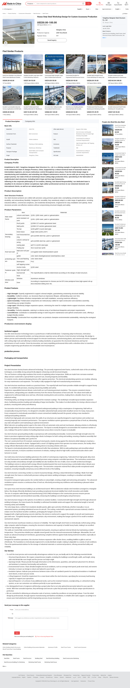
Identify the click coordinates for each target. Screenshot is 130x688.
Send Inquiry (51, 40)
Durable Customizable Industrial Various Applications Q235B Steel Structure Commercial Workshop (120, 212)
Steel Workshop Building (52, 658)
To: (12, 614)
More (104, 37)
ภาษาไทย (94, 677)
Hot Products (21, 675)
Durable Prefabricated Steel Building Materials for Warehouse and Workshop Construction (120, 197)
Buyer (87, 9)
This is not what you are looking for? (24, 636)
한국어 (79, 677)
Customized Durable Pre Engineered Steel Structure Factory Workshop (120, 168)
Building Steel (38, 658)
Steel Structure (27, 658)
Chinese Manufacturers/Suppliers (44, 675)
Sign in (126, 4)
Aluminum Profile (52, 647)
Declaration (83, 681)
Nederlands (68, 677)
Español (29, 677)
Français (42, 677)
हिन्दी (89, 677)
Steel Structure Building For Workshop (14, 662)
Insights (110, 675)
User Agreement (75, 681)
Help (96, 9)
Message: (10, 618)
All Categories (8, 9)
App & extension (106, 9)
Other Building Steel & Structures (11, 647)
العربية (74, 677)
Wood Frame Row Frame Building (12, 649)
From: (11, 609)
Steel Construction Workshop (71, 658)
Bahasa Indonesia (114, 677)
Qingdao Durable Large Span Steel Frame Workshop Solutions (120, 139)
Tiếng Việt (105, 677)
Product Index (95, 675)
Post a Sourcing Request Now (44, 636)
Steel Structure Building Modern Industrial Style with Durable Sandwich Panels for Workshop (120, 254)
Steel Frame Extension (80, 647)
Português (35, 677)
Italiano (56, 677)
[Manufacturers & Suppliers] (11, 3)
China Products (30, 675)
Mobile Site (103, 675)
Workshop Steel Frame (34, 662)
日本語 (84, 677)
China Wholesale (58, 675)
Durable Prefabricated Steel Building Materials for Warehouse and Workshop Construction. (120, 225)
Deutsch (62, 677)
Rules (127, 9)
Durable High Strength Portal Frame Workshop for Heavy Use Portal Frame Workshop (120, 183)
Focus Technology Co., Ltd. (53, 681)
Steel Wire (6, 658)
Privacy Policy (91, 681)
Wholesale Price (67, 675)
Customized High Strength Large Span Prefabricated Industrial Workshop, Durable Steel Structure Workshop (120, 154)
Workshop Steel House (50, 662)
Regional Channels (85, 675)
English (23, 677)
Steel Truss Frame (66, 647)
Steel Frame (16, 658)
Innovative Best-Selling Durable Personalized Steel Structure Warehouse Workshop (120, 239)
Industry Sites (76, 675)
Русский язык (49, 677)
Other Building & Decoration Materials (34, 647)
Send (17, 633)
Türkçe (99, 677)
